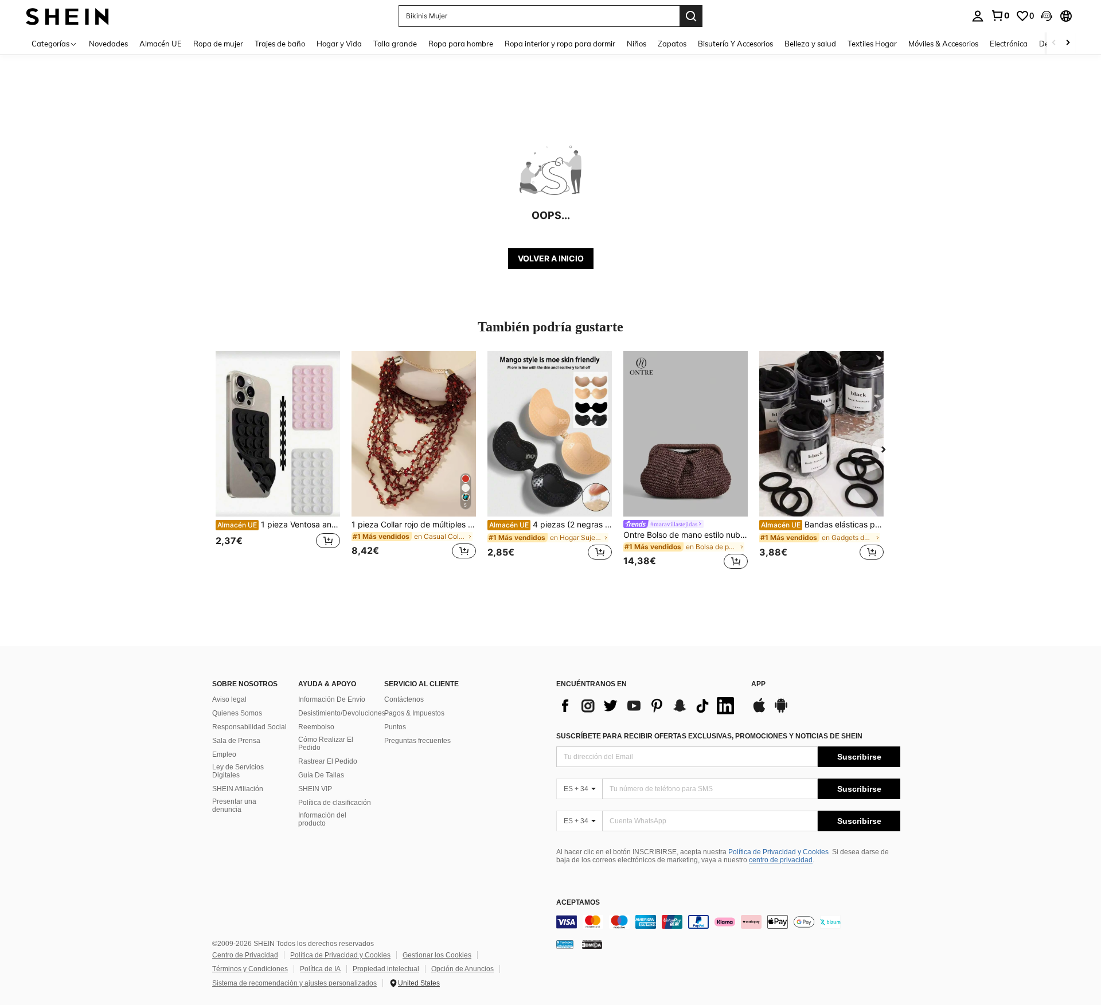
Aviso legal (229, 699)
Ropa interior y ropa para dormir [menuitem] (560, 43)
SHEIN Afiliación (237, 789)
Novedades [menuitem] (108, 43)
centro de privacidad (781, 860)
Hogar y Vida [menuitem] (339, 43)
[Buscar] (691, 16)
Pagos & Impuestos (414, 713)
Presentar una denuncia (234, 805)
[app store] (759, 711)
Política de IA (320, 969)
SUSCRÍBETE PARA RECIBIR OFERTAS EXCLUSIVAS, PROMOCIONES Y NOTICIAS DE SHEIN (709, 736)
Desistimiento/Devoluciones (341, 713)
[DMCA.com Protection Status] (592, 944)
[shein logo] (67, 15)
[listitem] (278, 462)
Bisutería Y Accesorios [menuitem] (735, 43)
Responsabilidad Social (249, 727)
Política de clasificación (334, 803)
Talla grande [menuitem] (395, 43)
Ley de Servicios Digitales (238, 771)
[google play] (781, 711)
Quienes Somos (237, 713)
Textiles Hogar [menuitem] (872, 43)
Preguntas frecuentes (417, 741)
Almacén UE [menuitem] (160, 43)
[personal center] (978, 16)
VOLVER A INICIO (551, 258)
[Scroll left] (1054, 43)
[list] (648, 705)
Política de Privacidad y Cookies (778, 852)
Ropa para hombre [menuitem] (460, 43)
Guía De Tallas (321, 775)
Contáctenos (404, 699)
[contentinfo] (728, 922)
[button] (1046, 16)
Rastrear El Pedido (327, 761)
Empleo (224, 754)
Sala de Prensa (236, 741)
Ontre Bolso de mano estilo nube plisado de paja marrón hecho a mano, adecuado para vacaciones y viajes (685, 534)
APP (758, 684)
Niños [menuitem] (636, 43)
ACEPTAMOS (578, 902)
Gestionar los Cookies (437, 955)
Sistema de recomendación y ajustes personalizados (294, 983)
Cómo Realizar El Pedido (325, 744)
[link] (1000, 15)
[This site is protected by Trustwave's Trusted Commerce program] (564, 944)
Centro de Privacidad (245, 955)
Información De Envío (331, 699)
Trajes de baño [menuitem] (280, 43)
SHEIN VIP (315, 789)
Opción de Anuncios (462, 969)
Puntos (395, 727)
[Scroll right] (1068, 43)
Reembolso (316, 727)
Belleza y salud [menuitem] (810, 43)
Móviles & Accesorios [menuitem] (943, 43)
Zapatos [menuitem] (672, 43)
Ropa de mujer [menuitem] (218, 43)
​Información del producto (322, 819)
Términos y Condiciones (250, 969)
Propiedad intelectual (386, 969)
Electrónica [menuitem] (1009, 43)
